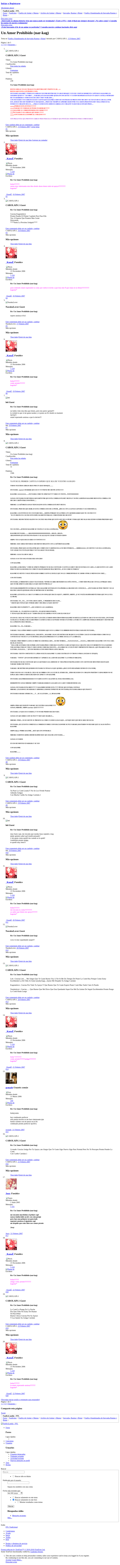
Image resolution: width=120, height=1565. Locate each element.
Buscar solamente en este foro (26, 1500)
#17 (7, 1236)
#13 (7, 1002)
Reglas (8, 1465)
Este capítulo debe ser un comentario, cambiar (22, 125)
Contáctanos (10, 1531)
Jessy (8, 1193)
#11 (7, 922)
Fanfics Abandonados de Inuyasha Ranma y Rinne (27, 39)
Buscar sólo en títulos (23, 1476)
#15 (7, 1132)
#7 (7, 428)
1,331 (12, 1207)
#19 (7, 1328)
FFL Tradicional (12, 1527)
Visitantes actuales (17, 1456)
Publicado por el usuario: (12, 1480)
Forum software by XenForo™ (23, 1550)
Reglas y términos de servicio (16, 1543)
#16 (7, 1164)
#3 (7, 233)
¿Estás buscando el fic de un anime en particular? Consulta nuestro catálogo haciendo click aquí (39, 27)
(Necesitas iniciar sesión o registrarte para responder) (20, 1400)
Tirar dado (14, 140)
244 (11, 1101)
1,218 (12, 172)
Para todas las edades (18, 66)
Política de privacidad (14, 1546)
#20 (7, 1396)
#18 (7, 1292)
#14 (7, 1069)
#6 (7, 393)
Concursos (9, 1441)
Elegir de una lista (25, 140)
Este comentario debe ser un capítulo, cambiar (22, 228)
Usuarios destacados (17, 1454)
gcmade (9, 1087)
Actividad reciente (17, 1458)
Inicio (8, 1535)
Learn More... (17, 1560)
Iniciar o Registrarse (10, 3)
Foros (8, 1428)
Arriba (8, 1537)
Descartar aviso (6, 19)
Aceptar (8, 1560)
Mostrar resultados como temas (31, 1502)
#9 (7, 805)
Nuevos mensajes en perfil (20, 1461)
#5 (7, 326)
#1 (7, 129)
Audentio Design (36, 1552)
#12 (7, 950)
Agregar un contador (39, 140)
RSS (7, 1540)
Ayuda (8, 1533)
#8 (7, 762)
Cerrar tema (35, 127)
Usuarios (9, 1443)
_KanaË (10, 158)
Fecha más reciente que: (12, 1491)
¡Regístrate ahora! (7, 8)
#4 (7, 298)
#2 (7, 197)
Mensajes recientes (19, 1516)
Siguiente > (12, 45)
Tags (7, 1463)
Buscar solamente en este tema (26, 1497)
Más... (10, 1518)
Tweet (3, 1413)
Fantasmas (14, 70)
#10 (7, 853)
